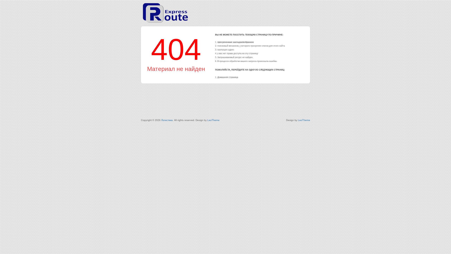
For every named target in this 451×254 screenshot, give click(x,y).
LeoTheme (213, 120)
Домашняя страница (227, 77)
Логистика (167, 120)
